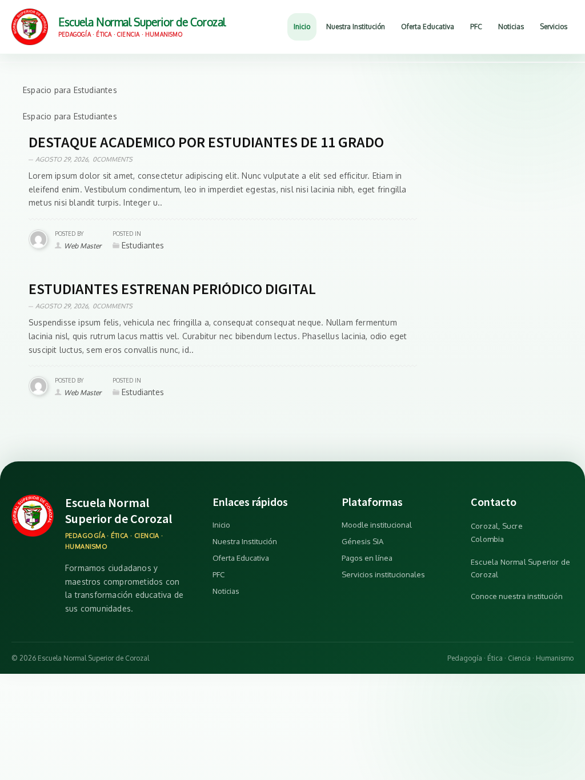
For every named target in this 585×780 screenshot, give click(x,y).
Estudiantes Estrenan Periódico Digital (172, 288)
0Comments (113, 159)
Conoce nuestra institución (517, 596)
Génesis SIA (362, 541)
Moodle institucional (377, 524)
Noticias (226, 591)
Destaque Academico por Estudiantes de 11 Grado (206, 141)
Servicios (553, 26)
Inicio (221, 524)
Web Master (82, 246)
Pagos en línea (367, 557)
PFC (219, 574)
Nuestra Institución (245, 541)
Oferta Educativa (241, 557)
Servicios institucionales (383, 574)
